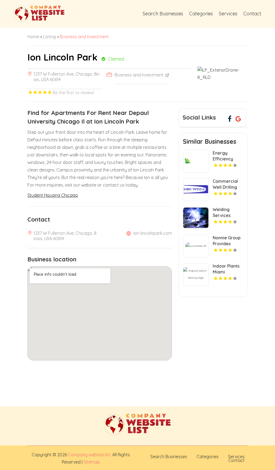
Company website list (89, 454)
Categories (201, 13)
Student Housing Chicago (52, 195)
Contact (252, 13)
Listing (49, 36)
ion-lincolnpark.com (152, 233)
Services (228, 13)
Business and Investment (84, 36)
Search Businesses (163, 13)
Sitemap (91, 462)
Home (33, 36)
